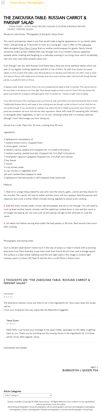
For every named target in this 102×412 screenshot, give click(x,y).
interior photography (31, 410)
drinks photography (55, 407)
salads (29, 29)
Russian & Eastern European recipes (66, 27)
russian (21, 29)
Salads (11, 29)
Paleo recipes (39, 27)
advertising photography (18, 407)
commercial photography (71, 410)
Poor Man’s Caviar (28, 48)
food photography (38, 407)
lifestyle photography (50, 410)
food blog (88, 410)
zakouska (86, 45)
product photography (74, 407)
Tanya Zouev (12, 321)
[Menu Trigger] (3, 2)
